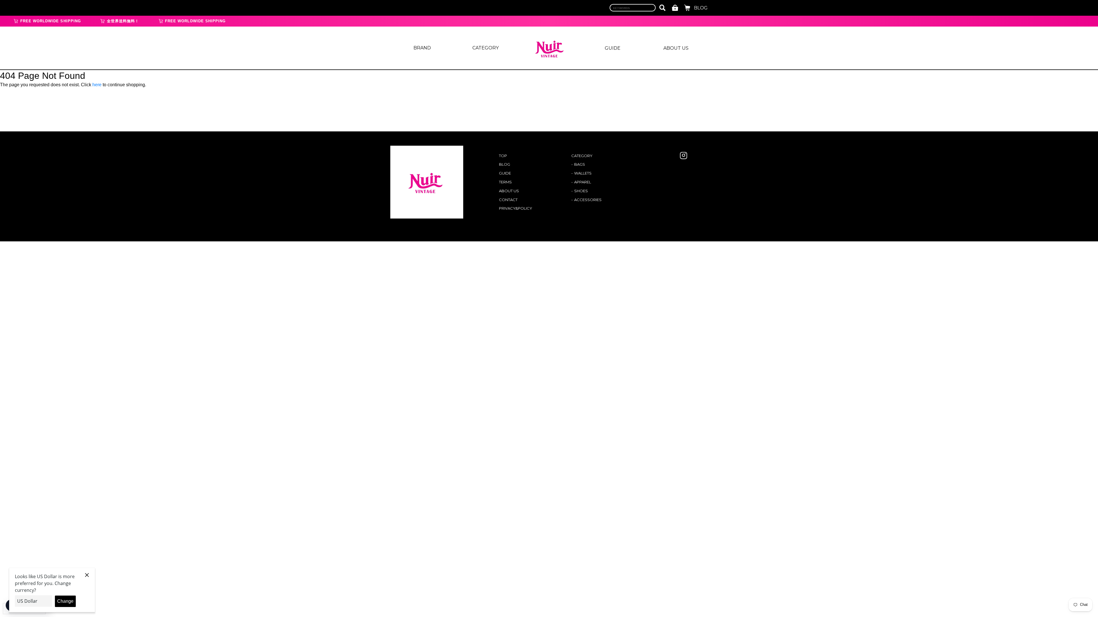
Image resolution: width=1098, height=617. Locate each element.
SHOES (581, 191)
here (97, 84)
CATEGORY (485, 48)
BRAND (422, 48)
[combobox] (633, 7)
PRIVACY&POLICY (515, 208)
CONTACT (508, 199)
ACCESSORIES (588, 199)
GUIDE (612, 48)
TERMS (505, 182)
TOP (503, 155)
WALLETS (583, 173)
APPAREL (582, 182)
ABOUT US (676, 48)
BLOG (701, 8)
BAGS (579, 164)
